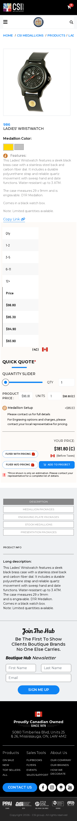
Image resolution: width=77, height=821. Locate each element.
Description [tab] (39, 501)
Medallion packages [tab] (38, 509)
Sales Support (37, 774)
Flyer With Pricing (18, 454)
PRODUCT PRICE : (10, 396)
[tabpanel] (38, 578)
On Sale (8, 760)
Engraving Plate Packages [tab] (38, 517)
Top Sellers (11, 769)
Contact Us (20, 787)
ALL (5, 774)
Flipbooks (34, 760)
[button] (15, 22)
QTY (50, 382)
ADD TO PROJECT (59, 464)
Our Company (60, 760)
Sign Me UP (38, 690)
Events (32, 769)
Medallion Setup (20, 408)
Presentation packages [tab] (38, 532)
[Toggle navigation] (72, 22)
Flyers (31, 765)
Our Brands (59, 765)
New (6, 765)
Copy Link (12, 219)
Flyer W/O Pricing (18, 464)
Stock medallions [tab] (38, 524)
